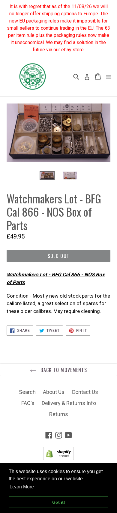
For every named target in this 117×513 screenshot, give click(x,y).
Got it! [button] (58, 502)
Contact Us (85, 392)
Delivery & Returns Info (69, 403)
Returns (58, 414)
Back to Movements (63, 370)
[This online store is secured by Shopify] (58, 458)
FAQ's (27, 403)
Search (27, 392)
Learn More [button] (22, 486)
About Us (53, 392)
